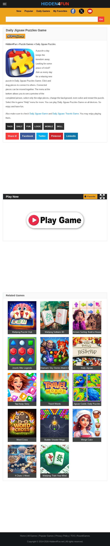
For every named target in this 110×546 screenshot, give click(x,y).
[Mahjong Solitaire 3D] (54, 314)
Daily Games (43, 11)
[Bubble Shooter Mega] (54, 421)
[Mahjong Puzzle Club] (22, 314)
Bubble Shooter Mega (54, 439)
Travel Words (54, 404)
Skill (60, 126)
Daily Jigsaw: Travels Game (65, 113)
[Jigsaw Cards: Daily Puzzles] (87, 385)
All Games (32, 536)
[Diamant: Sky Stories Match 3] (54, 350)
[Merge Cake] (87, 421)
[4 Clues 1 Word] (22, 457)
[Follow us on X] (81, 11)
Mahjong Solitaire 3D (54, 332)
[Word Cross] (22, 421)
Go (101, 19)
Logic (38, 126)
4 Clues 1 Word (22, 475)
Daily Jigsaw (87, 368)
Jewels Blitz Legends (22, 368)
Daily (19, 126)
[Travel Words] (54, 385)
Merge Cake (87, 439)
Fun (28, 126)
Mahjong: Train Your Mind (54, 475)
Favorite (91, 196)
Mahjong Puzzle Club (22, 332)
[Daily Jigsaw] (87, 350)
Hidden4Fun (11, 44)
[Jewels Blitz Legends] (22, 350)
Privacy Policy (62, 536)
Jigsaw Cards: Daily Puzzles (86, 404)
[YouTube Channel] (90, 11)
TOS (73, 536)
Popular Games (46, 536)
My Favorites (60, 11)
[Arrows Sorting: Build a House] (87, 314)
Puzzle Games (26, 44)
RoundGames (83, 536)
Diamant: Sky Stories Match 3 (55, 368)
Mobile (49, 126)
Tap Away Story (22, 404)
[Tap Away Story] (22, 385)
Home (23, 536)
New (18, 11)
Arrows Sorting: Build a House (87, 332)
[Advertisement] (80, 69)
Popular (28, 11)
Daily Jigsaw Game (39, 113)
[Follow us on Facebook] (73, 11)
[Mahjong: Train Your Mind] (54, 457)
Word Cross (22, 439)
